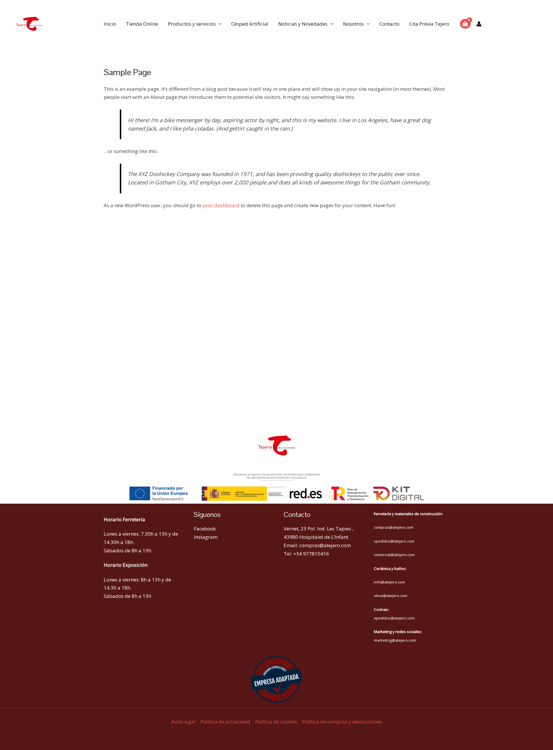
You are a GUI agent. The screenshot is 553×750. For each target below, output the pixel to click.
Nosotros (353, 23)
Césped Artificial (249, 23)
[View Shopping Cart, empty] (465, 24)
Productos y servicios (192, 23)
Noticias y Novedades (302, 23)
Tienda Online (142, 23)
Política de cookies (276, 721)
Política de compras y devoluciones (342, 721)
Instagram (205, 537)
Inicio (110, 23)
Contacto (389, 23)
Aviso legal (183, 721)
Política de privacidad (225, 721)
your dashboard (221, 205)
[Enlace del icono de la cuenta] (479, 24)
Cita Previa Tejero (429, 23)
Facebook (205, 528)
